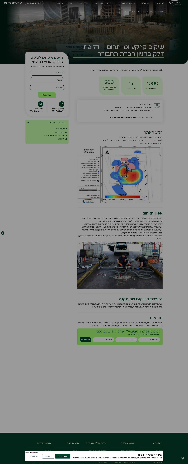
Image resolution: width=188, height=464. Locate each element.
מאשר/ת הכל (62, 456)
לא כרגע (48, 456)
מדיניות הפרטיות (84, 458)
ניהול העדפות (33, 456)
